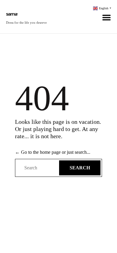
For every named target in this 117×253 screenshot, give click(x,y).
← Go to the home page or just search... (52, 152)
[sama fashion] (26, 13)
